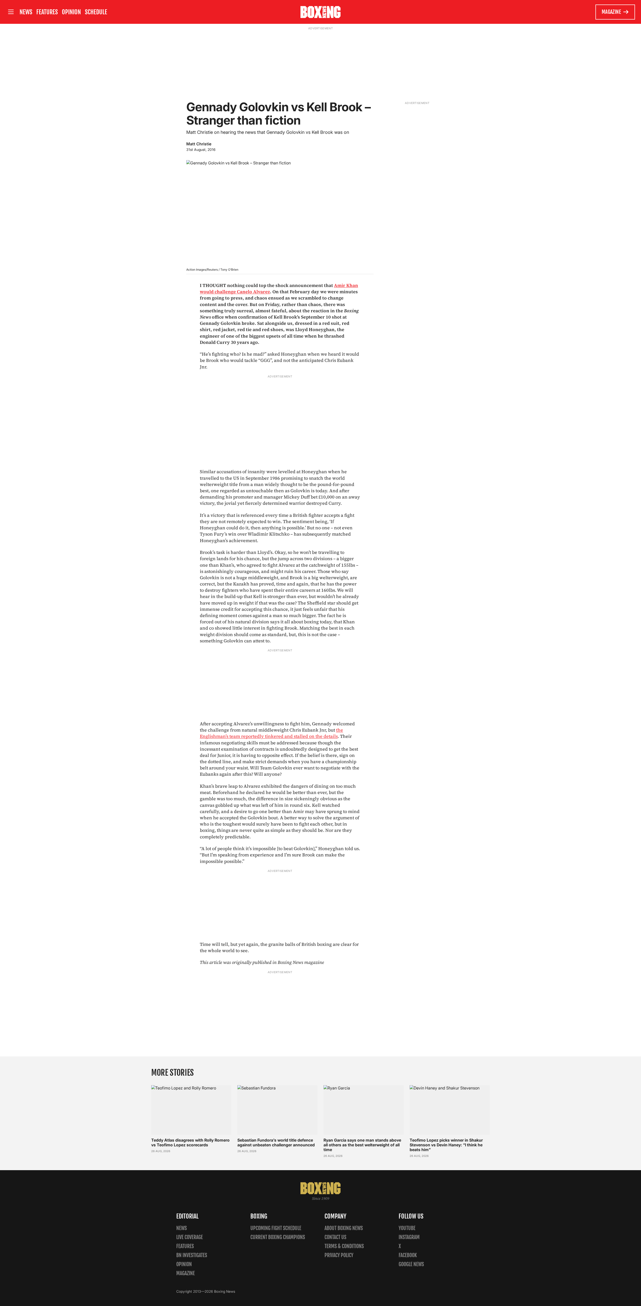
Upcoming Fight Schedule (275, 1228)
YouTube (407, 1228)
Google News (411, 1264)
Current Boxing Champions (277, 1237)
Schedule (96, 12)
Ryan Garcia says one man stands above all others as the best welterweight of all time (362, 1145)
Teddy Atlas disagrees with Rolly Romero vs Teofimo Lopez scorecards (190, 1142)
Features (47, 12)
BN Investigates (191, 1255)
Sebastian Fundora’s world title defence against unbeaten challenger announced (276, 1142)
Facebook (408, 1255)
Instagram (409, 1237)
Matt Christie (198, 143)
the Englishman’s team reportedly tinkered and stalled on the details (271, 733)
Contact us (335, 1237)
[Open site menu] (11, 12)
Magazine (611, 12)
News (26, 12)
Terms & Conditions (344, 1246)
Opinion (71, 12)
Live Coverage (189, 1237)
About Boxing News (344, 1228)
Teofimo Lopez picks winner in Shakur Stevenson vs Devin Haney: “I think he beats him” (446, 1145)
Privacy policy (339, 1255)
